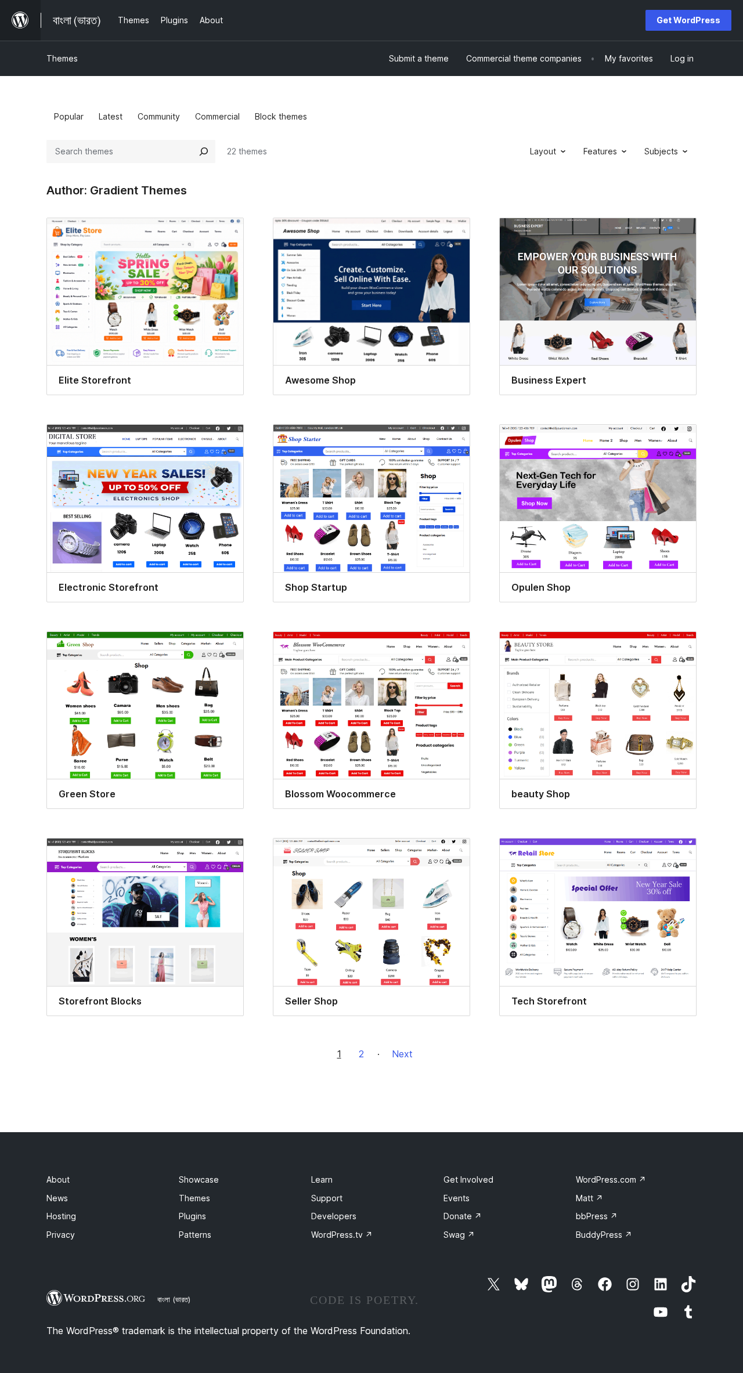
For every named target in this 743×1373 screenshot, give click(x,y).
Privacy (60, 1235)
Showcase (199, 1179)
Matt (589, 1198)
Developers (333, 1216)
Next (402, 1054)
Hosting (61, 1216)
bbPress (597, 1216)
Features (600, 151)
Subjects (661, 151)
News (57, 1198)
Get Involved (468, 1179)
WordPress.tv (342, 1235)
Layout (543, 151)
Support (326, 1198)
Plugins (192, 1216)
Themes (62, 58)
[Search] (203, 151)
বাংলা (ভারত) (173, 1299)
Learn (322, 1179)
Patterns (195, 1235)
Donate (462, 1216)
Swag (459, 1235)
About (58, 1179)
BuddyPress (604, 1235)
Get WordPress (688, 20)
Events (456, 1198)
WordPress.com (611, 1179)
